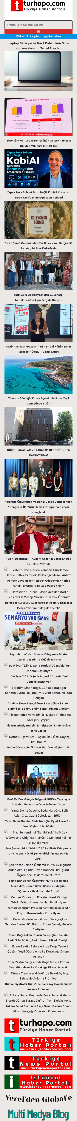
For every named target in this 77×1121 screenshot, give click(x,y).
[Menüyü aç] (38, 31)
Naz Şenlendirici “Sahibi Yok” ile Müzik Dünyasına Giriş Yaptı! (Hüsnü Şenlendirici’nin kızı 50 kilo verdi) (38, 853)
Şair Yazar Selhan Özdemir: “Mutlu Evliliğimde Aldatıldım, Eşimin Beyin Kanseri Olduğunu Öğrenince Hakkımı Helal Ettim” (38, 886)
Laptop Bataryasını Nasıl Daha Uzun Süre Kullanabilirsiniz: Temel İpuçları (38, 45)
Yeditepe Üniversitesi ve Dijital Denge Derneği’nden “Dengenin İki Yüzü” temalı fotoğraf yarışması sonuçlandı (38, 507)
